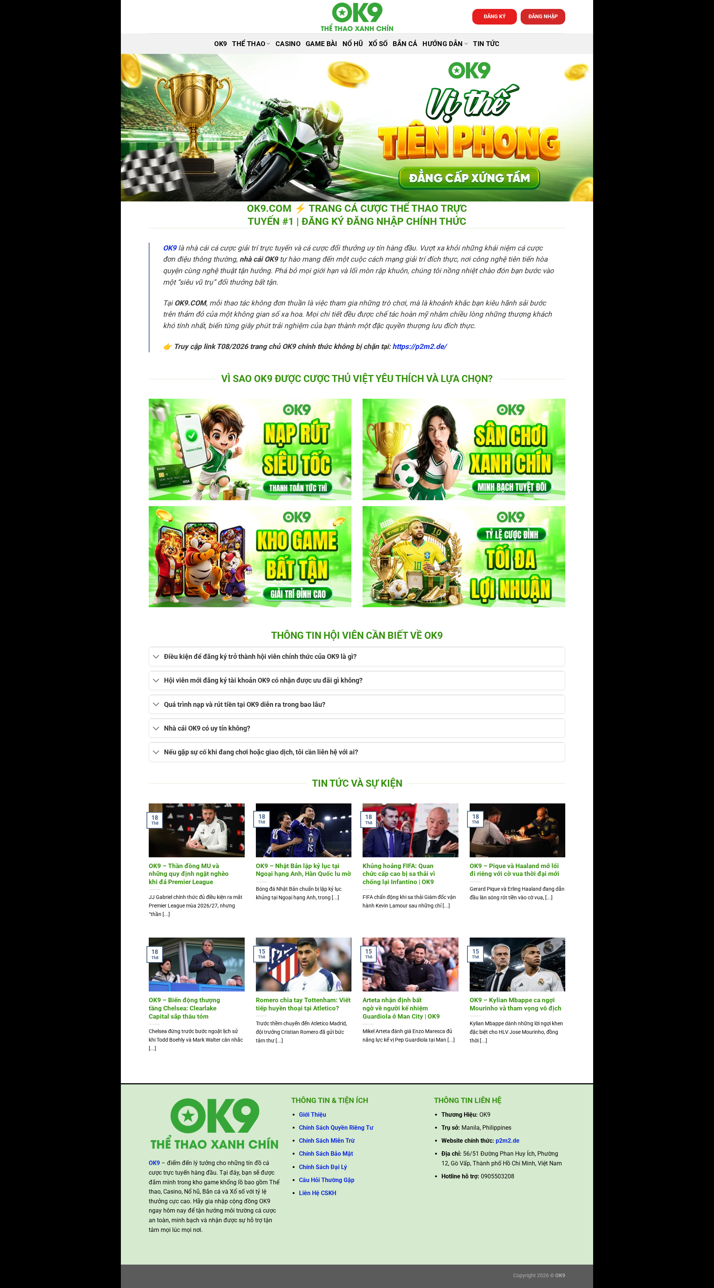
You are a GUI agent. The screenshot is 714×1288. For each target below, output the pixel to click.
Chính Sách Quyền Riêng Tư (336, 1127)
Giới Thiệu (312, 1114)
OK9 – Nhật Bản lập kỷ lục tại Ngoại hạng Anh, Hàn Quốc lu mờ (303, 870)
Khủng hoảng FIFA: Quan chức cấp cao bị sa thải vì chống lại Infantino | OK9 (399, 874)
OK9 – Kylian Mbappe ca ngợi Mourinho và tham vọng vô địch (516, 1004)
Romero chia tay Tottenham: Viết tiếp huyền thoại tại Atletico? (303, 1004)
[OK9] (357, 16)
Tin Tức (486, 44)
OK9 (220, 44)
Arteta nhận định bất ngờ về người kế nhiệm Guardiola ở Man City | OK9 (401, 1008)
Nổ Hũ (352, 44)
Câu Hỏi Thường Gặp (326, 1180)
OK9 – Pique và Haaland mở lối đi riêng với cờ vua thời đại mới (514, 870)
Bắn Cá (405, 44)
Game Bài (321, 44)
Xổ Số (378, 44)
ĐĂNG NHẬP (543, 16)
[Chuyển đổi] (156, 658)
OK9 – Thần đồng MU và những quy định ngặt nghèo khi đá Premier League (189, 874)
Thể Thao (248, 44)
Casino (288, 44)
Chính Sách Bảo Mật (326, 1153)
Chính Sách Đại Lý (323, 1167)
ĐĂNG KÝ (495, 16)
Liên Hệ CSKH (317, 1193)
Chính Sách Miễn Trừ (327, 1140)
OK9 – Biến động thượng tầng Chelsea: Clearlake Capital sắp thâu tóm (184, 1008)
